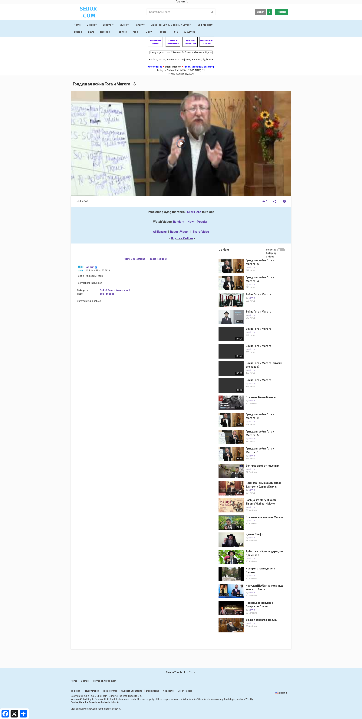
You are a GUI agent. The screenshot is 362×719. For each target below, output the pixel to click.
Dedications (152, 691)
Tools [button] (163, 31)
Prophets (121, 31)
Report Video (179, 232)
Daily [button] (149, 31)
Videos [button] (91, 24)
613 (176, 31)
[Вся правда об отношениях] (231, 471)
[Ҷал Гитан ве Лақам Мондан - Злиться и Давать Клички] (231, 488)
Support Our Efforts (131, 691)
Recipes (105, 31)
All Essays (159, 232)
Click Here (194, 212)
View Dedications (134, 258)
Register (281, 12)
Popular (202, 222)
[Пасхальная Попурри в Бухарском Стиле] (231, 608)
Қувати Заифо (254, 534)
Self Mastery (204, 24)
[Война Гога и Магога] (231, 300)
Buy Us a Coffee (182, 238)
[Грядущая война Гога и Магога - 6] (231, 266)
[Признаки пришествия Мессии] (231, 522)
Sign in (260, 12)
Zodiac (78, 31)
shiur (194, 699)
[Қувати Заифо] (231, 539)
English (282, 692)
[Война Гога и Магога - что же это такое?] (231, 368)
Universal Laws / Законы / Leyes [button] (170, 24)
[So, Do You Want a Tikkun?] (231, 625)
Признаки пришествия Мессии (264, 517)
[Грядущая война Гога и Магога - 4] (231, 283)
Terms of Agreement (104, 681)
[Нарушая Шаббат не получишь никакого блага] (231, 591)
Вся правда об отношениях (262, 465)
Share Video (201, 232)
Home (77, 24)
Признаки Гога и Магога (260, 397)
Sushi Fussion (173, 66)
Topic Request (158, 258)
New (190, 222)
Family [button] (139, 24)
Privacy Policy (91, 691)
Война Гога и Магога (258, 294)
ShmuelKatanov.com (86, 708)
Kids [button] (135, 31)
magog (110, 293)
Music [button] (123, 24)
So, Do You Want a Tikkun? (261, 619)
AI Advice (189, 31)
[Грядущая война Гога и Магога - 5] (231, 437)
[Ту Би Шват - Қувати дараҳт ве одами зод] (231, 557)
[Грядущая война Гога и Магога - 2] (231, 420)
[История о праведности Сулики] (231, 574)
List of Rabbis (184, 691)
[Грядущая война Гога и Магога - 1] (231, 454)
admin (90, 267)
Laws (91, 31)
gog (102, 293)
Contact (85, 681)
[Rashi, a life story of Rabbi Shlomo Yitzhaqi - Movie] (231, 505)
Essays (107, 24)
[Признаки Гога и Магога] (231, 403)
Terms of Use (110, 691)
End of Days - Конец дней (115, 290)
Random (178, 222)
